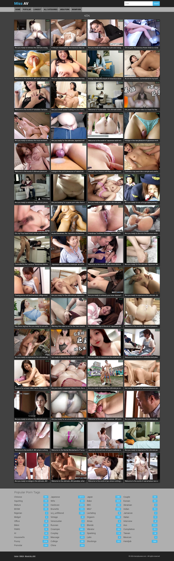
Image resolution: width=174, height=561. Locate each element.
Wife (67, 501)
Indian (139, 509)
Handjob (139, 541)
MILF (103, 509)
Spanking (103, 533)
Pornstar (30, 545)
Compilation (139, 529)
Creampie (67, 529)
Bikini (30, 525)
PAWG (30, 529)
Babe (103, 501)
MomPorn (76, 9)
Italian (139, 517)
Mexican (139, 537)
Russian (67, 525)
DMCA (21, 556)
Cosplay (67, 533)
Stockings (103, 541)
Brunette (67, 509)
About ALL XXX (30, 556)
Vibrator (103, 529)
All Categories (50, 9)
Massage (67, 537)
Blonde (103, 525)
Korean (139, 501)
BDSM (30, 509)
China (67, 545)
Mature (30, 505)
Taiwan (139, 533)
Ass (139, 525)
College (67, 541)
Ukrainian (139, 505)
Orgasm (103, 517)
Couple (139, 497)
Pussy (30, 541)
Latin (103, 537)
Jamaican (139, 513)
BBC (103, 505)
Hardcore (67, 505)
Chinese (30, 497)
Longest (37, 9)
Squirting (30, 501)
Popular (27, 9)
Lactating (103, 513)
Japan (103, 497)
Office (30, 521)
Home (17, 9)
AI (30, 533)
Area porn (64, 9)
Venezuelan (67, 521)
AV (21, 3)
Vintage (67, 517)
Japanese (67, 497)
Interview (139, 521)
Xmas (103, 521)
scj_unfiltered (67, 513)
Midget (30, 517)
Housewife (30, 537)
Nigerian (30, 513)
